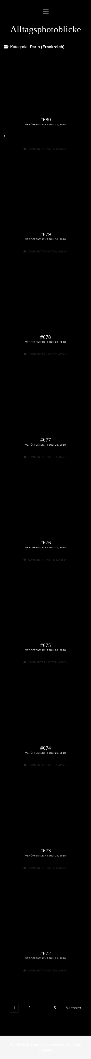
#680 (45, 83)
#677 (45, 403)
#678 (45, 300)
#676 (45, 506)
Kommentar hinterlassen (47, 148)
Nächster (73, 1008)
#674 (45, 711)
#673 (45, 814)
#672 (45, 917)
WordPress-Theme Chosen (33, 1044)
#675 (45, 609)
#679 (45, 198)
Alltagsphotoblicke (45, 29)
